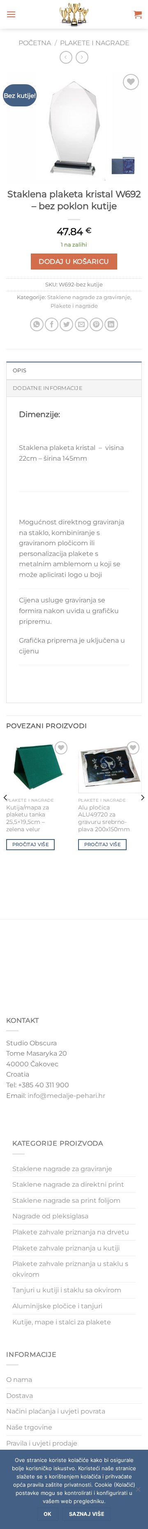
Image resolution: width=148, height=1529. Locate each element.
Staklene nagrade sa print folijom (66, 1200)
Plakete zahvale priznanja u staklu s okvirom (70, 1269)
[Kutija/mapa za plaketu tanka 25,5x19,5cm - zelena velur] (38, 766)
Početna (34, 43)
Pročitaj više (30, 844)
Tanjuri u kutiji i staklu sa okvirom (66, 1290)
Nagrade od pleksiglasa (50, 1216)
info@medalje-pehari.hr (66, 1096)
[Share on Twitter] (66, 324)
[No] (138, 1491)
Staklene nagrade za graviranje (88, 297)
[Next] (142, 814)
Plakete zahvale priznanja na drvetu (70, 1232)
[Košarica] (138, 14)
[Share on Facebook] (51, 324)
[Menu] (11, 14)
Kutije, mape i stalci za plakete (61, 1322)
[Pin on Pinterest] (96, 324)
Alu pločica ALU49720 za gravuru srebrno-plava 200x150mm (104, 818)
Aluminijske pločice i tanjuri (57, 1306)
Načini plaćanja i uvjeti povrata (55, 1411)
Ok (48, 1514)
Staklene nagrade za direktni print (68, 1184)
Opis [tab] (19, 370)
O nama (19, 1380)
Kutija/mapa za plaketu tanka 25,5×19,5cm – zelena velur (27, 818)
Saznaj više (86, 1514)
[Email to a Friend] (81, 324)
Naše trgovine (29, 1427)
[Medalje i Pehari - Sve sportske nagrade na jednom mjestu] (74, 14)
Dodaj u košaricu (74, 261)
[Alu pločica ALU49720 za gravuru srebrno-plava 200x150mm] (110, 766)
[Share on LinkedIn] (111, 324)
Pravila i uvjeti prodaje (41, 1443)
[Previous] (6, 814)
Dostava (19, 1396)
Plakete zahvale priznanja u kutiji (66, 1248)
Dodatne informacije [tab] (48, 388)
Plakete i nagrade (95, 43)
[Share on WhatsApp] (37, 324)
